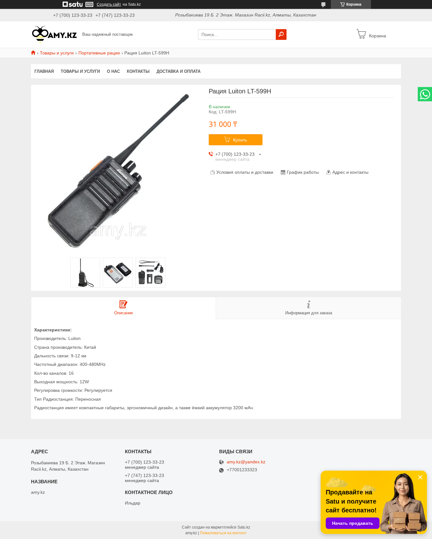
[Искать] (281, 34)
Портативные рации (99, 52)
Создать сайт (109, 4)
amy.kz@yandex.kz (246, 462)
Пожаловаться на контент (223, 533)
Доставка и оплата (179, 71)
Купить (240, 139)
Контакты (138, 71)
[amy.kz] (54, 34)
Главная (44, 71)
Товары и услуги (57, 52)
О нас (113, 71)
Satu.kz (244, 527)
